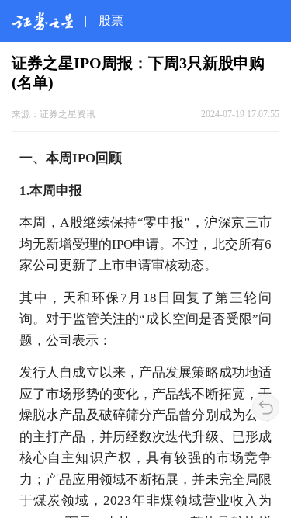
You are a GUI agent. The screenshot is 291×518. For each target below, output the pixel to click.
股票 (111, 20)
